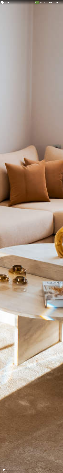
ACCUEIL (36, 2)
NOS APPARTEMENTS (51, 2)
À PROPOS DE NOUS (43, 2)
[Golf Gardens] (5, 3)
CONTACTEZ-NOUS (58, 2)
